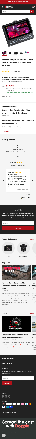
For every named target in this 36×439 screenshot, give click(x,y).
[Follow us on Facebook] (3, 396)
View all (32, 239)
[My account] (29, 7)
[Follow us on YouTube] (9, 396)
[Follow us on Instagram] (6, 396)
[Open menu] (2, 7)
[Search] (32, 11)
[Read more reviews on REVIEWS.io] (26, 198)
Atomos (4, 69)
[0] (33, 7)
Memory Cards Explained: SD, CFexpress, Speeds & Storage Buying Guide (16, 285)
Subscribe (18, 228)
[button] (18, 72)
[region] (18, 181)
